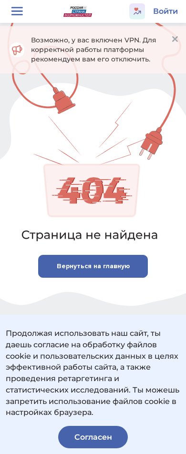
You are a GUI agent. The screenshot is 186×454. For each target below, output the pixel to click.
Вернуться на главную (93, 266)
